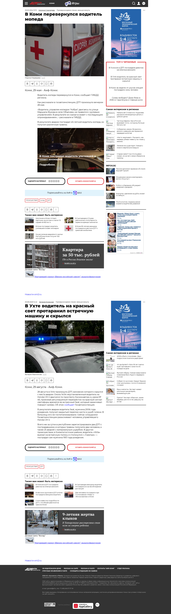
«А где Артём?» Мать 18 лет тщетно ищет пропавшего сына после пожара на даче (130, 366)
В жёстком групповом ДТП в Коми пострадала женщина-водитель (49, 494)
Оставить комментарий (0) (85, 181)
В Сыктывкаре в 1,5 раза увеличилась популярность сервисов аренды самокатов (86, 220)
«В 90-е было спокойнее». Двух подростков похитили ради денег (130, 357)
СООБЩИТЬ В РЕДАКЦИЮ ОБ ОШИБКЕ (83, 571)
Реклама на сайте (71, 568)
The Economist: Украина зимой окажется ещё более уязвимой (128, 203)
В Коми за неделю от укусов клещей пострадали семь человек (126, 89)
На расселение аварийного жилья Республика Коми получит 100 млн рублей (49, 236)
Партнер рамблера (64, 604)
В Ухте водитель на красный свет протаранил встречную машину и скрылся (126, 79)
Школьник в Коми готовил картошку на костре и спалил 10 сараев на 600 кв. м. (48, 220)
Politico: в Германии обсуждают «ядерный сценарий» (128, 186)
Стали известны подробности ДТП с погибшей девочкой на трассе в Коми (47, 503)
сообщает (69, 405)
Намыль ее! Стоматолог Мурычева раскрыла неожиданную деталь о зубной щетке (130, 115)
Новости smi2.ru (33, 294)
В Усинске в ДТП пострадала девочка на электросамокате (126, 69)
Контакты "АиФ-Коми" (105, 568)
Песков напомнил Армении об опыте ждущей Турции (130, 170)
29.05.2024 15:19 (31, 10)
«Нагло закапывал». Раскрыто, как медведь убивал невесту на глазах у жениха (131, 139)
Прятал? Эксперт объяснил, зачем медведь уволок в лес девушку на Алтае (130, 400)
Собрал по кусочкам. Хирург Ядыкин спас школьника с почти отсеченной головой (131, 383)
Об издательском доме (51, 568)
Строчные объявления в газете (54, 571)
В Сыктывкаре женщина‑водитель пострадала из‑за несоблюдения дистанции (88, 487)
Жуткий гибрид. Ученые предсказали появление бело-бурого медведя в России (131, 375)
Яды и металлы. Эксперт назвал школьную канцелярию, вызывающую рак (129, 391)
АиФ (43, 78)
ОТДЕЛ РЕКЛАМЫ (123, 568)
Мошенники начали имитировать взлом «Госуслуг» (129, 178)
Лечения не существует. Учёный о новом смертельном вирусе (130, 147)
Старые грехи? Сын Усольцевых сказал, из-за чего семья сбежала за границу (131, 156)
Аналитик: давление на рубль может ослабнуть (130, 194)
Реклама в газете (88, 568)
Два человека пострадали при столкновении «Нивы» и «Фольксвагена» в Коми (87, 495)
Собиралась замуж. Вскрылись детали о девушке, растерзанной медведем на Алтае (130, 131)
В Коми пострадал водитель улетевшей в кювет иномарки (67, 158)
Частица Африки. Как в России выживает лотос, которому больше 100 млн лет (130, 123)
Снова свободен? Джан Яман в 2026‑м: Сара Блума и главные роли (126, 99)
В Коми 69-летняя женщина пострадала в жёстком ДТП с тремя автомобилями (86, 228)
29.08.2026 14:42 (31, 302)
